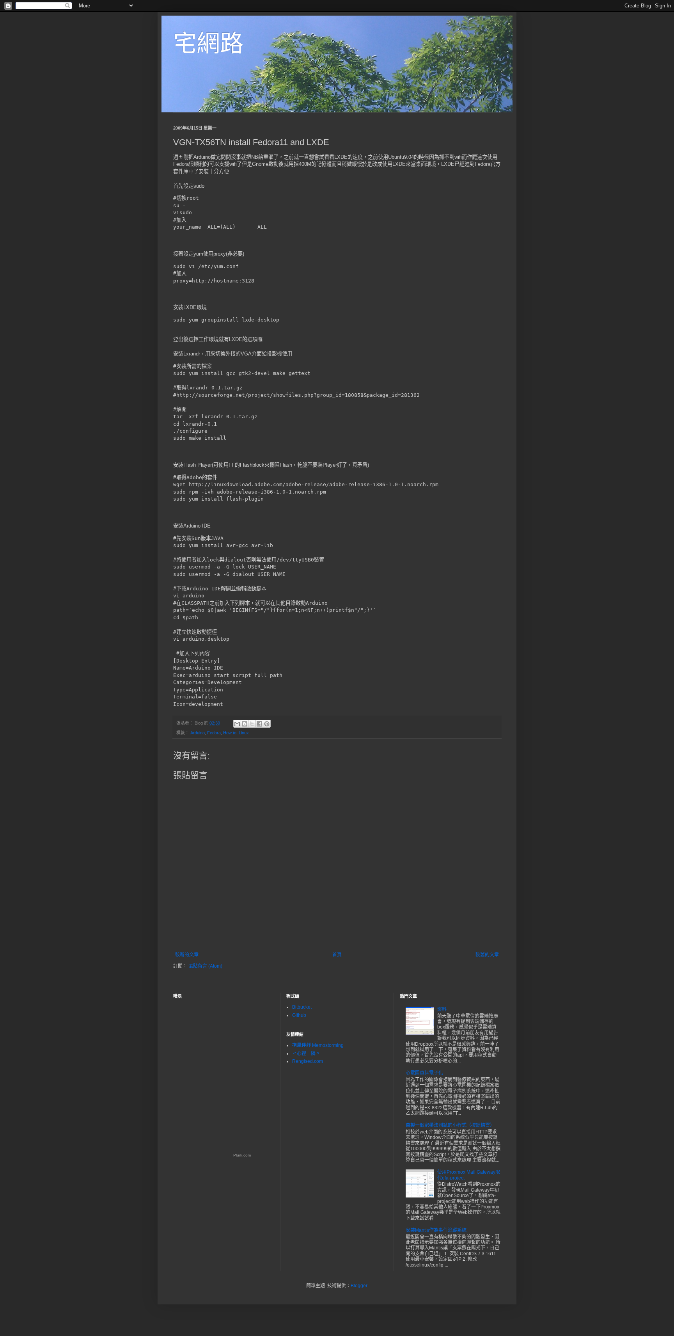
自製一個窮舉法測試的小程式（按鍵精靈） (450, 1125)
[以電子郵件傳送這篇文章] (237, 724)
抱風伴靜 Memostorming (318, 1045)
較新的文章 (187, 955)
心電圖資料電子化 (424, 1073)
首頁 (337, 955)
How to (229, 732)
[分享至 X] (252, 724)
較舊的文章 (487, 955)
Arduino (197, 732)
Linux (244, 732)
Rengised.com (307, 1061)
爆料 (442, 1009)
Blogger (359, 1285)
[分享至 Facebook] (259, 724)
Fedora (214, 732)
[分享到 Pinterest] (267, 724)
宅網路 (208, 43)
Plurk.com (242, 1155)
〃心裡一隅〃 (306, 1053)
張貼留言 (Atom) (205, 966)
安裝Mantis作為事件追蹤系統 (436, 1230)
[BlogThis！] (244, 724)
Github (299, 1015)
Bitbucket (302, 1007)
